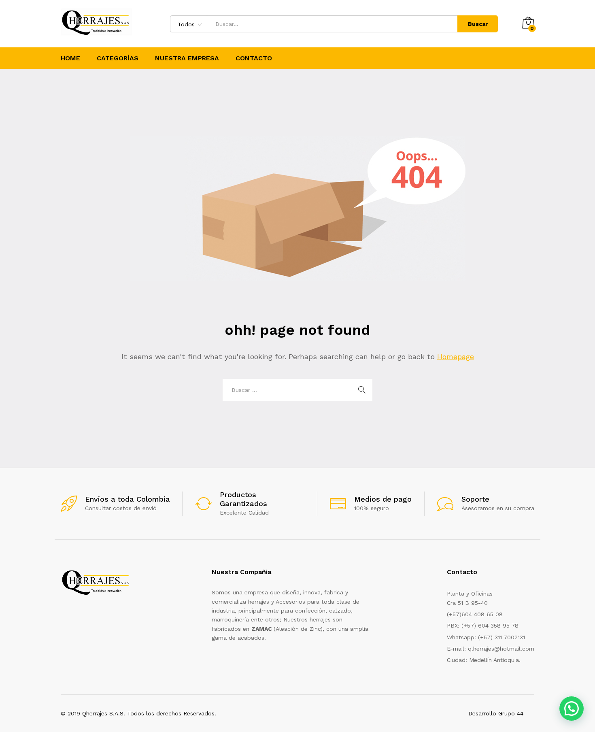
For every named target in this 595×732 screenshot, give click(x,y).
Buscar (478, 24)
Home (70, 58)
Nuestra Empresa (187, 58)
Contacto (254, 58)
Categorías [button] (117, 58)
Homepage (455, 356)
